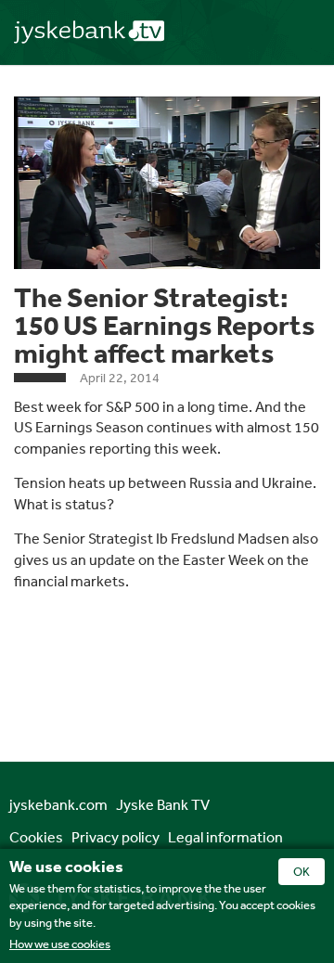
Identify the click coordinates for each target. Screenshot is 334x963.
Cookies (36, 837)
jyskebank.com (58, 804)
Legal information (225, 837)
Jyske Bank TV (163, 804)
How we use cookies (59, 944)
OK (301, 872)
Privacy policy (115, 837)
